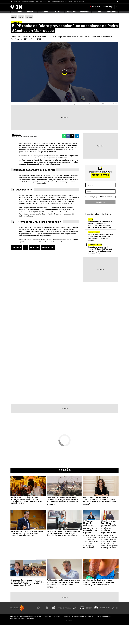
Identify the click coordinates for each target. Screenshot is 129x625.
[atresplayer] (108, 7)
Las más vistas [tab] (92, 214)
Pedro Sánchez (48, 247)
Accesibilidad (68, 620)
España (64, 470)
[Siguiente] (117, 1)
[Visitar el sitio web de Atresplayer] (105, 607)
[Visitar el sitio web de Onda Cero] (82, 607)
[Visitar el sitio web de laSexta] (47, 607)
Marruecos (16, 247)
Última (96, 6)
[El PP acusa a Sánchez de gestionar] (91, 515)
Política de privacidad (78, 616)
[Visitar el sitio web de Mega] (68, 607)
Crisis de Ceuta (94, 232)
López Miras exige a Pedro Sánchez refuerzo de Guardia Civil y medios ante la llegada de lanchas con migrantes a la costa (109, 527)
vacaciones (34, 247)
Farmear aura (81, 1)
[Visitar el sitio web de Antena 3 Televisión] (40, 607)
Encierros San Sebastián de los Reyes (24, 1)
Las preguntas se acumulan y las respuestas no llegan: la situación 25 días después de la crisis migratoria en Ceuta (63, 500)
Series (98, 12)
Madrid (21, 17)
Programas (71, 12)
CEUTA (91, 219)
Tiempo (58, 12)
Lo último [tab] (106, 214)
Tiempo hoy (38, 1)
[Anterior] (11, 1)
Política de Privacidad (106, 197)
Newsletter (112, 12)
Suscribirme (100, 202)
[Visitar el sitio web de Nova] (61, 607)
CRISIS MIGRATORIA (95, 245)
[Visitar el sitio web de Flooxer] (115, 607)
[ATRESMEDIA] (17, 608)
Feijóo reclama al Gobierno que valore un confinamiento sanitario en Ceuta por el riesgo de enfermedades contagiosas (100, 224)
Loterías (44, 12)
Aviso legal (67, 616)
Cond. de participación (104, 616)
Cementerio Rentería (70, 1)
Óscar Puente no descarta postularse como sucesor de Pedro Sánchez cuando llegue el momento (26, 533)
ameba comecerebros (58, 1)
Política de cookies (90, 616)
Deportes (30, 12)
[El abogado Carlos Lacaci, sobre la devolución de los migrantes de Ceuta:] (28, 569)
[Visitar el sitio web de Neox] (54, 607)
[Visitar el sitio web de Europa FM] (89, 607)
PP (25, 247)
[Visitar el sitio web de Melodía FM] (96, 607)
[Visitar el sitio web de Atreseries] (75, 607)
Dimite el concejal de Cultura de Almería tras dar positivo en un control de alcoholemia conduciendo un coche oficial (26, 500)
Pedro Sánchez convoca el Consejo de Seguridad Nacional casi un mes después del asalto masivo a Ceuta (100, 250)
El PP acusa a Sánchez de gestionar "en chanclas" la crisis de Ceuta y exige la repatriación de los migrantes (90, 527)
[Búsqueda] (116, 7)
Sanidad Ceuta (47, 1)
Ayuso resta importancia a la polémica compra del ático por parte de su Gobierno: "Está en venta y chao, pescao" (99, 500)
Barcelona (29, 17)
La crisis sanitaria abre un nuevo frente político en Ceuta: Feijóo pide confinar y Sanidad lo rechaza (100, 237)
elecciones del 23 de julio (46, 180)
